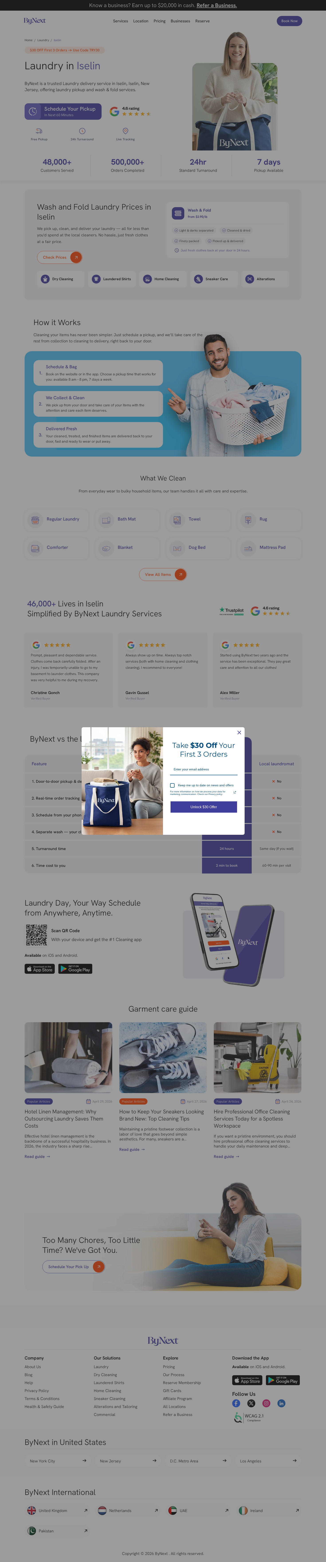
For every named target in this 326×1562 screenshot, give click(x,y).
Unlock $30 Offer (203, 807)
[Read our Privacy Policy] (235, 792)
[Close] (239, 732)
